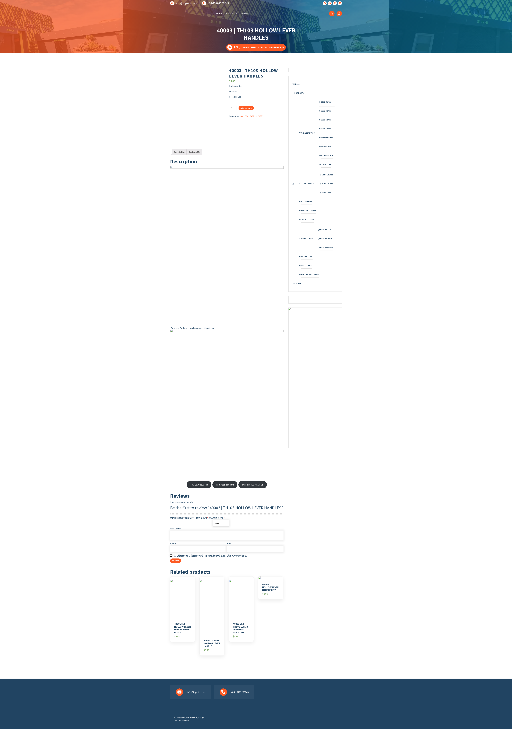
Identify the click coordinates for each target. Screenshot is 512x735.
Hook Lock (326, 146)
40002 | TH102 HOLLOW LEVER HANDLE (212, 643)
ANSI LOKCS (306, 265)
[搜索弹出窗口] (332, 13)
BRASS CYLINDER (308, 210)
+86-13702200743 (218, 3)
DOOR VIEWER (326, 247)
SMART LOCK (307, 256)
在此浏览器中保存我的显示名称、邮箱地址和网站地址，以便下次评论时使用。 (210, 555)
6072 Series (326, 101)
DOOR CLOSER (307, 219)
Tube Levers (327, 183)
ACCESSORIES (307, 238)
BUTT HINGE (306, 201)
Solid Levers (327, 174)
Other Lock (326, 164)
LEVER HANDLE (307, 183)
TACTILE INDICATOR (310, 274)
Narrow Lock (327, 155)
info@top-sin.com (186, 3)
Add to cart (246, 108)
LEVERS (259, 116)
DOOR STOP (325, 229)
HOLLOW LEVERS (247, 116)
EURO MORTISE (308, 133)
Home (219, 13)
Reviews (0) (194, 152)
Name (173, 543)
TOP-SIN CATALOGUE (252, 484)
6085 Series (326, 119)
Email (230, 543)
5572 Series (326, 110)
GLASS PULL (327, 192)
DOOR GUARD (326, 238)
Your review (176, 528)
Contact (245, 13)
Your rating (219, 517)
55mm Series (327, 137)
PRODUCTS (231, 13)
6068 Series (326, 128)
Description (179, 152)
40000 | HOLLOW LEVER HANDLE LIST (270, 587)
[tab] (179, 152)
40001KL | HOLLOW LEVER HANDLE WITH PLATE (182, 628)
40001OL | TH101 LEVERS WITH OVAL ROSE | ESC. (241, 628)
